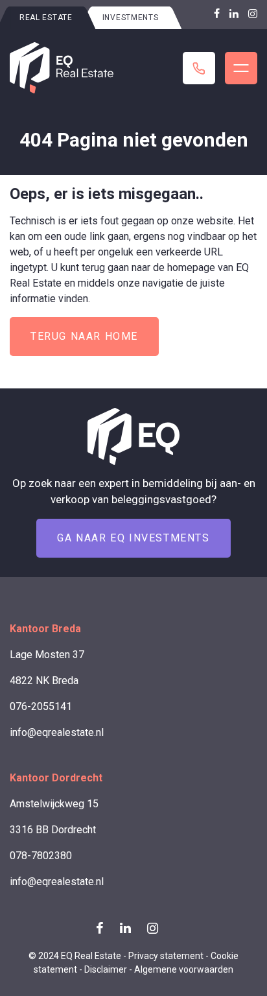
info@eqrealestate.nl (57, 732)
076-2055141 (41, 706)
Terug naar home (84, 336)
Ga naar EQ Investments (133, 538)
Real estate (46, 17)
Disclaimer (105, 969)
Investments (130, 17)
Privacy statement (165, 956)
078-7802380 (41, 855)
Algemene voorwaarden (183, 969)
